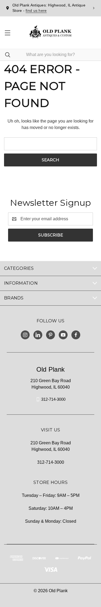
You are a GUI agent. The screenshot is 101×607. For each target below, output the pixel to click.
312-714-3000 (53, 399)
